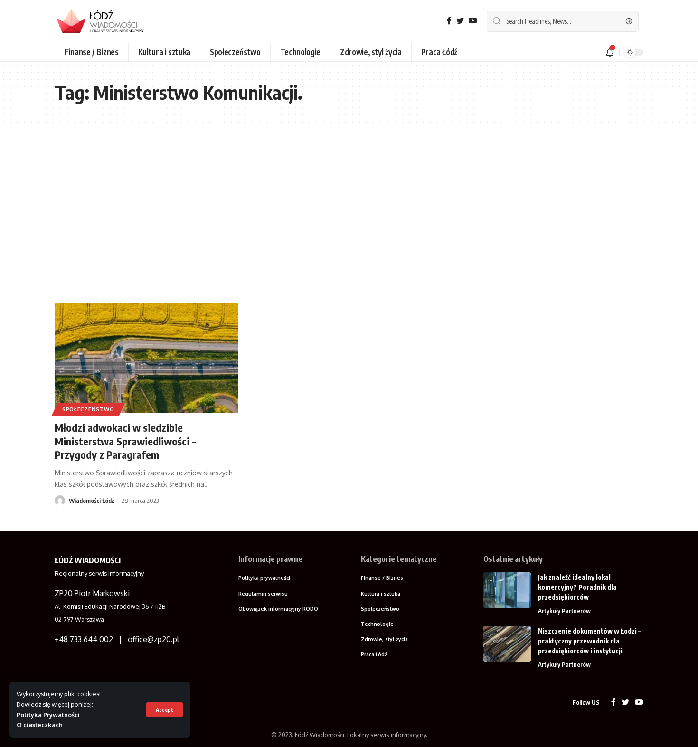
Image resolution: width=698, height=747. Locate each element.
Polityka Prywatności (48, 715)
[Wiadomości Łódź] (104, 21)
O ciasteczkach (40, 724)
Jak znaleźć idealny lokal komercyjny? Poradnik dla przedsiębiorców (577, 587)
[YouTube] (473, 20)
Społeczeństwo (88, 409)
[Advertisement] (349, 212)
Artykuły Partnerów (564, 611)
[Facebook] (449, 20)
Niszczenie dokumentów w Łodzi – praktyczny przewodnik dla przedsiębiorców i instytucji (589, 641)
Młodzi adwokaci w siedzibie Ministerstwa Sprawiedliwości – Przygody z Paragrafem (125, 441)
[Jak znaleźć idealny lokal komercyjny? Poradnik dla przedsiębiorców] (507, 590)
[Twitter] (460, 20)
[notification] (609, 52)
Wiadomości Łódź (91, 500)
